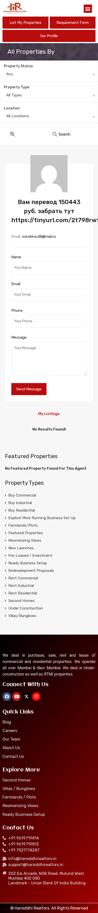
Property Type (16, 87)
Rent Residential (22, 593)
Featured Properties (25, 533)
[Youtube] (16, 696)
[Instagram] (36, 696)
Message (19, 337)
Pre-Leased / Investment (30, 555)
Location (12, 108)
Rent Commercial (23, 578)
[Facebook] (7, 696)
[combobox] (49, 75)
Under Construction (25, 608)
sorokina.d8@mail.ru (39, 236)
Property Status (18, 66)
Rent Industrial (21, 585)
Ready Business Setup (27, 563)
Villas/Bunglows (22, 616)
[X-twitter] (26, 696)
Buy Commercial (22, 495)
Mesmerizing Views (24, 540)
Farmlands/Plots (23, 525)
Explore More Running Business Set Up (42, 518)
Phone (17, 310)
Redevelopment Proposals (31, 570)
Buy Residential (21, 510)
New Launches (21, 548)
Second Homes (21, 600)
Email (15, 284)
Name (16, 257)
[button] (88, 9)
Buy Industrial (20, 503)
